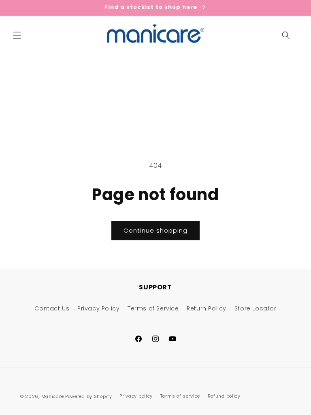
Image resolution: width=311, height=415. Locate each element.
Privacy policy (136, 396)
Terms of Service (153, 308)
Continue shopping (155, 230)
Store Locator (255, 308)
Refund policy (224, 396)
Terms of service (180, 396)
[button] (17, 35)
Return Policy (206, 308)
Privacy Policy (98, 308)
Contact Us (51, 308)
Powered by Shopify (88, 396)
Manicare (52, 396)
